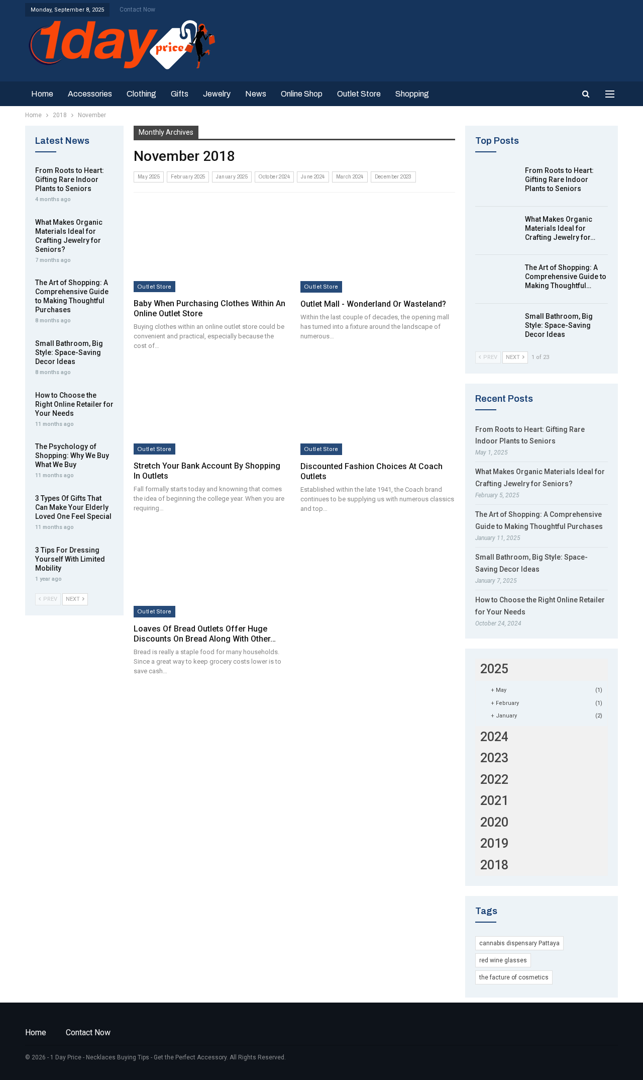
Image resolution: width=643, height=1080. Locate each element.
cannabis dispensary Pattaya (519, 943)
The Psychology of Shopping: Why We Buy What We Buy (72, 455)
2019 (494, 843)
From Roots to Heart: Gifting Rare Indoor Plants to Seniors (559, 179)
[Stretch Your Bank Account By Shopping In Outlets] (211, 410)
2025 (494, 669)
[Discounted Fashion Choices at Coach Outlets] (377, 410)
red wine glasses (503, 960)
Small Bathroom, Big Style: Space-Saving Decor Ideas (559, 325)
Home (42, 93)
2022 (494, 779)
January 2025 (232, 176)
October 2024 (274, 176)
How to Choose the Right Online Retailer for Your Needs (74, 404)
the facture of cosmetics (514, 977)
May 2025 (149, 176)
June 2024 (313, 176)
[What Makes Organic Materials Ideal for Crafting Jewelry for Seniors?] (496, 231)
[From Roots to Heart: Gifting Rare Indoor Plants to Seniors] (496, 182)
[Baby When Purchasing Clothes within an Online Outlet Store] (211, 247)
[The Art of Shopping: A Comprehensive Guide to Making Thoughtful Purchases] (496, 279)
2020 (494, 822)
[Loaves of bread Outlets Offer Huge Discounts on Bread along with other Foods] (211, 572)
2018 (494, 865)
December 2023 (393, 176)
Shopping (412, 93)
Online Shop (302, 93)
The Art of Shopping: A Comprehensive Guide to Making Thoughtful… (565, 276)
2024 (494, 737)
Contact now (137, 9)
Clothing (141, 93)
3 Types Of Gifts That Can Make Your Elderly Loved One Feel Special (73, 507)
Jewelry (217, 93)
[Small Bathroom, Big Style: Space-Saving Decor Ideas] (496, 328)
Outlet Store (359, 93)
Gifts (179, 93)
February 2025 (188, 176)
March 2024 (350, 176)
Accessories (90, 93)
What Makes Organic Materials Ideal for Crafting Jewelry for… (560, 228)
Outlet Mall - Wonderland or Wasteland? (373, 304)
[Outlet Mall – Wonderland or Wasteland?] (377, 248)
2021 (494, 800)
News (255, 93)
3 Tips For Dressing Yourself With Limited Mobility (70, 559)
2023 (494, 758)
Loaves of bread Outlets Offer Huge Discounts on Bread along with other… (205, 634)
